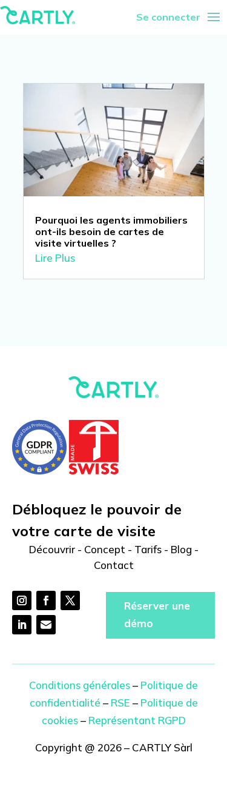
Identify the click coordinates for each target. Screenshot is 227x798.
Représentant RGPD (137, 720)
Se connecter (168, 17)
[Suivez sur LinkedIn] (21, 624)
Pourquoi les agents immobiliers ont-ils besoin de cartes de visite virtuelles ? (111, 231)
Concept (104, 549)
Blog (181, 549)
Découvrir (52, 549)
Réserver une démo (157, 614)
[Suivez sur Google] (46, 624)
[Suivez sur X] (70, 600)
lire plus (55, 257)
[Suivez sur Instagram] (21, 600)
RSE (120, 702)
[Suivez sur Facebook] (46, 600)
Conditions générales (79, 685)
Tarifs (148, 549)
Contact (114, 565)
